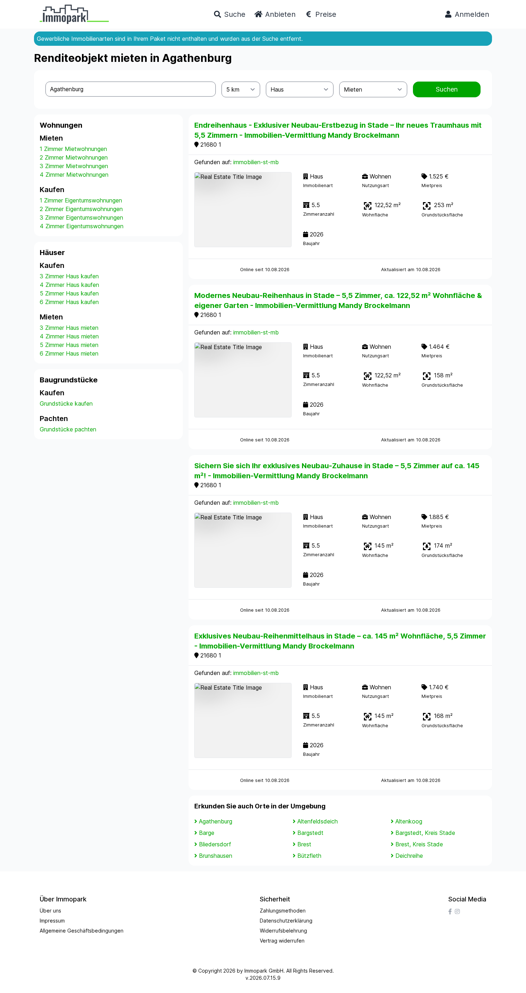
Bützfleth (309, 855)
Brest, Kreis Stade (419, 844)
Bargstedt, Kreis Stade (425, 832)
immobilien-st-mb (256, 162)
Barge (206, 832)
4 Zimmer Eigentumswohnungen (81, 226)
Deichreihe (409, 855)
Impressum (52, 921)
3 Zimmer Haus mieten (69, 327)
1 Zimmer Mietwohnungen (73, 148)
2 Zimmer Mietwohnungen (74, 157)
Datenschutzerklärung (286, 921)
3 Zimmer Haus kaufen (69, 276)
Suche (233, 14)
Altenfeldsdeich (317, 821)
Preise (324, 14)
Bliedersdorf (215, 844)
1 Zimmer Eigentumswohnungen (81, 200)
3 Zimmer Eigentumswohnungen (81, 217)
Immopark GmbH (263, 971)
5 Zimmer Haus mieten (69, 344)
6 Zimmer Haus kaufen (69, 301)
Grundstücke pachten (68, 429)
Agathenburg (215, 821)
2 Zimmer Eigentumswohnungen (81, 208)
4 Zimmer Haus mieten (69, 336)
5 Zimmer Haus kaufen (69, 293)
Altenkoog (408, 821)
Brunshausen (215, 855)
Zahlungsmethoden (283, 911)
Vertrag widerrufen (282, 941)
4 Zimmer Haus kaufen (69, 284)
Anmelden (471, 14)
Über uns (50, 911)
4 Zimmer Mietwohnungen (74, 174)
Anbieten (279, 14)
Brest (304, 844)
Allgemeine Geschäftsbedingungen (81, 931)
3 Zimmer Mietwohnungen (74, 166)
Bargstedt (310, 832)
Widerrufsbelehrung (283, 931)
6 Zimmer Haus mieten (69, 353)
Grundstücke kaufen (66, 403)
